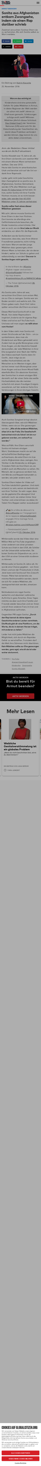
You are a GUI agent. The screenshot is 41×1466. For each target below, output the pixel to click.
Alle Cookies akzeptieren (20, 1453)
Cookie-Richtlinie (20, 1463)
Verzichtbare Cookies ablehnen (20, 1459)
